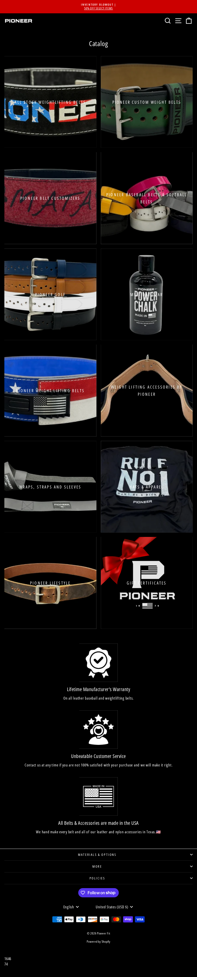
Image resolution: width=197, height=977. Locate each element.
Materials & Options (97, 854)
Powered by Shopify (98, 941)
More (97, 866)
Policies (97, 878)
